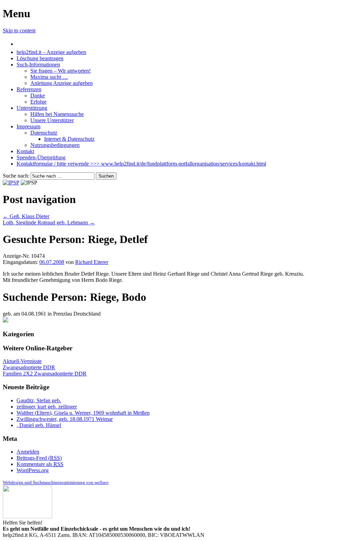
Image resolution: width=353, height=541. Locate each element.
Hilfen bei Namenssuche (57, 114)
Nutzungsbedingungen (55, 145)
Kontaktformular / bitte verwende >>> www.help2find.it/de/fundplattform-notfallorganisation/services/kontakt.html (141, 164)
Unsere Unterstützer (52, 120)
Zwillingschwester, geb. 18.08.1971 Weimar (65, 419)
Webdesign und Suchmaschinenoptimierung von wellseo (56, 482)
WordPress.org (33, 470)
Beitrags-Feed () (39, 458)
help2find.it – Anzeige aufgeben (51, 52)
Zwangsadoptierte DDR (29, 367)
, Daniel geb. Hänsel (39, 425)
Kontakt (25, 151)
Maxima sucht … (49, 77)
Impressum (28, 126)
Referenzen (29, 89)
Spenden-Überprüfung (41, 157)
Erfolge (38, 102)
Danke (37, 95)
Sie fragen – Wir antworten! (60, 71)
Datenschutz (43, 133)
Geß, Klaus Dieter (26, 216)
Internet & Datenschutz (69, 139)
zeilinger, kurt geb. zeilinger (47, 407)
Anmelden (28, 452)
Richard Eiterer (91, 262)
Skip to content (19, 30)
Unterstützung (32, 108)
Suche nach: (16, 176)
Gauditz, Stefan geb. (39, 400)
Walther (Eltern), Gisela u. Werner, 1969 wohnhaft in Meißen (83, 413)
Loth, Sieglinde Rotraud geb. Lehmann (49, 222)
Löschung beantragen (40, 58)
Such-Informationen (38, 64)
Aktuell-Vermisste (22, 361)
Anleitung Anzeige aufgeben (61, 83)
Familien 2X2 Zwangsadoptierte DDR (45, 373)
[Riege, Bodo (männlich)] (5, 320)
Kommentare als (40, 464)
